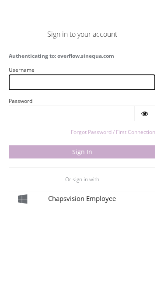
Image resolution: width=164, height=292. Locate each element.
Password (20, 101)
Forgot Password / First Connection (113, 132)
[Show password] (144, 113)
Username (22, 70)
